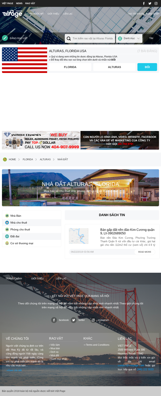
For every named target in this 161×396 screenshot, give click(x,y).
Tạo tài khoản (136, 14)
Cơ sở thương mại (21, 243)
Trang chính (13, 278)
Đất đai (14, 236)
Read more (144, 252)
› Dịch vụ (54, 352)
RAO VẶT (30, 3)
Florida (70, 67)
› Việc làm (54, 345)
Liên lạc (68, 14)
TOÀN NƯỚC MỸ (35, 14)
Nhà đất (63, 159)
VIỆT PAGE (7, 3)
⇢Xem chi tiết (14, 370)
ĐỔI (147, 67)
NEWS (19, 3)
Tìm (151, 38)
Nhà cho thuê (18, 222)
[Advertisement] (80, 103)
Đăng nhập (152, 14)
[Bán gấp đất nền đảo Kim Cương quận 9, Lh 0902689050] (79, 242)
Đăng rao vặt (18, 38)
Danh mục (129, 38)
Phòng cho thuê (20, 229)
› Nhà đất (54, 355)
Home (12, 159)
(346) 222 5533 (145, 369)
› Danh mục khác (58, 359)
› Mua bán (54, 348)
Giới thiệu (53, 14)
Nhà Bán (15, 215)
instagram (103, 320)
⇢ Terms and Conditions (96, 345)
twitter (82, 320)
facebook (64, 320)
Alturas (114, 67)
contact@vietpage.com (131, 365)
